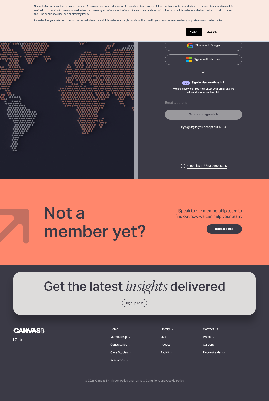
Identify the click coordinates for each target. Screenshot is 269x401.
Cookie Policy (175, 381)
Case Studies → (121, 353)
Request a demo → (215, 353)
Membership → (120, 337)
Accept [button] (194, 31)
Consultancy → (120, 345)
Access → (167, 345)
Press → (208, 337)
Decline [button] (212, 31)
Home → (116, 329)
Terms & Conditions (147, 381)
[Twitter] (21, 339)
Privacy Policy (118, 381)
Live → (165, 337)
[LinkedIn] (15, 339)
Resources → (119, 361)
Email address (176, 103)
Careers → (210, 345)
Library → (167, 329)
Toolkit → (167, 353)
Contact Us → (212, 329)
